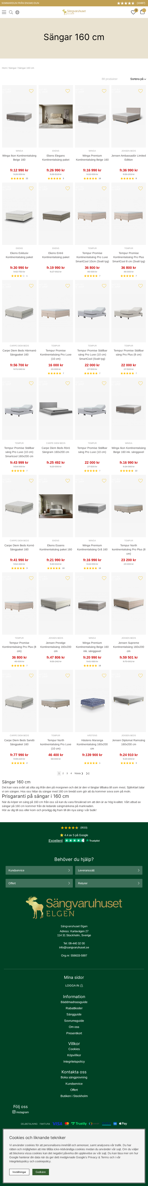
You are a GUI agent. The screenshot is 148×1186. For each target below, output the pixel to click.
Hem (4, 68)
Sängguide (74, 1014)
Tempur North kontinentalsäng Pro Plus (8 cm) (128, 549)
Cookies (74, 1049)
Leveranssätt (86, 870)
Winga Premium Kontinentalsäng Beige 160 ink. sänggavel (92, 647)
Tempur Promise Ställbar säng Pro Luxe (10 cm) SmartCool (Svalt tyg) (92, 354)
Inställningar (19, 1172)
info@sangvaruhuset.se (74, 947)
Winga (19, 151)
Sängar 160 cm (26, 68)
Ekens (55, 151)
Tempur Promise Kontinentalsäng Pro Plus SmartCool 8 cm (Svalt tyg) (128, 257)
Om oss (74, 1026)
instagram (22, 1112)
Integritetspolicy (74, 1061)
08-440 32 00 (76, 943)
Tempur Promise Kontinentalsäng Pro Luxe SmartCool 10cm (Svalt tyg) (92, 257)
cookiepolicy (42, 1161)
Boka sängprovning (74, 1077)
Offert (12, 883)
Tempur (92, 248)
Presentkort (74, 1033)
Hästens (92, 735)
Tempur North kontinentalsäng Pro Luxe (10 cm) (55, 744)
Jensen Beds (128, 151)
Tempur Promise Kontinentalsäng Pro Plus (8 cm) (19, 647)
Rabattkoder (74, 1008)
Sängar (12, 68)
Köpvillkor (74, 1055)
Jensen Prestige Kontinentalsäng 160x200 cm (55, 647)
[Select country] (16, 12)
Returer (82, 883)
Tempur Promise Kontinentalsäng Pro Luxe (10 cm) (55, 354)
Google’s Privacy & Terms (92, 1157)
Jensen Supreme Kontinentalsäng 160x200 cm (128, 647)
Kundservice (16, 870)
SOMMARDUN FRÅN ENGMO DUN (20, 3)
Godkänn (41, 1172)
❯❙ (88, 773)
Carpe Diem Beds (19, 345)
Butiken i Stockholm (74, 1096)
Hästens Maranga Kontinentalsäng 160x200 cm (92, 744)
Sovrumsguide (74, 1020)
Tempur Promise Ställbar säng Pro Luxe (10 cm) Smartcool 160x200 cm (19, 452)
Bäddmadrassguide (74, 1002)
